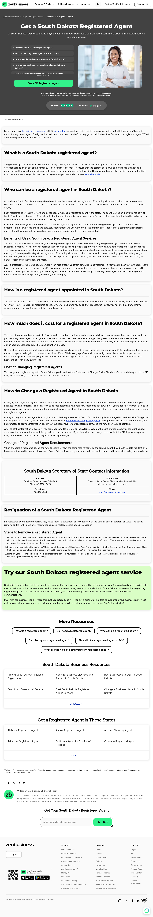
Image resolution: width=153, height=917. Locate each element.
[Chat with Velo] (146, 910)
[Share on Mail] (25, 784)
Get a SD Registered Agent (43, 83)
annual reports (92, 174)
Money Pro (66, 873)
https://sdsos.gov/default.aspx (113, 492)
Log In (14, 854)
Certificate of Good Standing (73, 884)
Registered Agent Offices (106, 888)
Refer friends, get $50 (105, 884)
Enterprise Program (104, 881)
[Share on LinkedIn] (10, 784)
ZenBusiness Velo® (69, 869)
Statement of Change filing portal (83, 421)
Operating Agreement (70, 861)
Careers (99, 853)
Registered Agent (68, 853)
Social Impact (101, 857)
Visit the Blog (101, 869)
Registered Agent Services (33, 17)
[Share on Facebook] (20, 784)
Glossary (134, 877)
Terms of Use (136, 865)
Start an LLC (143, 4)
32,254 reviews (81, 105)
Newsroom (100, 865)
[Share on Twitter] (15, 784)
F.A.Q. (133, 853)
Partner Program (103, 873)
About (98, 850)
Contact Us (135, 861)
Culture (99, 861)
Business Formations (11, 17)
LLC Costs (65, 877)
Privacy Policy (137, 869)
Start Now (102, 822)
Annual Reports (68, 865)
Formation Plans (68, 850)
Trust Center (136, 873)
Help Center (136, 857)
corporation (60, 131)
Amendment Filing (69, 881)
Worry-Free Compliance (71, 857)
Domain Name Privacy (70, 888)
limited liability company (34, 131)
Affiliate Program (103, 877)
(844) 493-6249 (112, 4)
